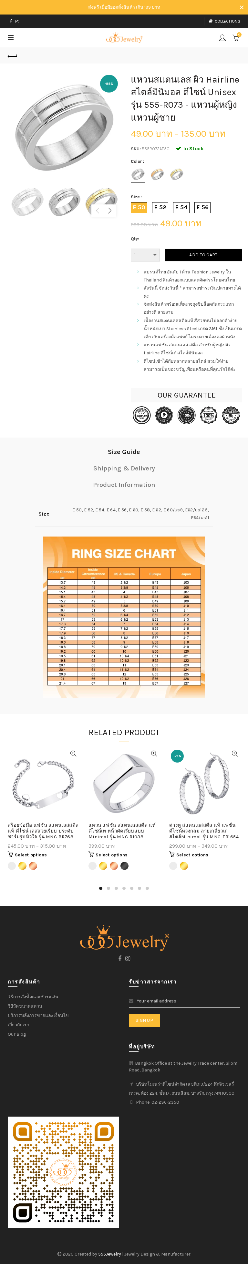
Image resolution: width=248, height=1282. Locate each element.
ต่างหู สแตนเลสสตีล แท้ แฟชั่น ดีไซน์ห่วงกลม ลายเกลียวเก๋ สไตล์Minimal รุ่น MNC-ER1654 (204, 831)
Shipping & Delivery (124, 468)
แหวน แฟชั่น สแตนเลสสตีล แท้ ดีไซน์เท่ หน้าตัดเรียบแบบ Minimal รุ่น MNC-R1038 (122, 831)
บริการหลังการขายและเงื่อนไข (38, 1015)
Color (136, 161)
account (222, 38)
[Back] (13, 55)
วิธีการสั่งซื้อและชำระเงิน (33, 997)
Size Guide (124, 452)
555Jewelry (110, 1254)
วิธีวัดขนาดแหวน (25, 1006)
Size (135, 197)
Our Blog (17, 1034)
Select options (31, 855)
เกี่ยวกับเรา (18, 1025)
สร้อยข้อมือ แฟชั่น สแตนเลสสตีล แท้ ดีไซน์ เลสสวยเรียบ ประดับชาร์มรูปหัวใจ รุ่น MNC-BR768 (43, 831)
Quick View (73, 753)
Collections (227, 21)
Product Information (124, 484)
